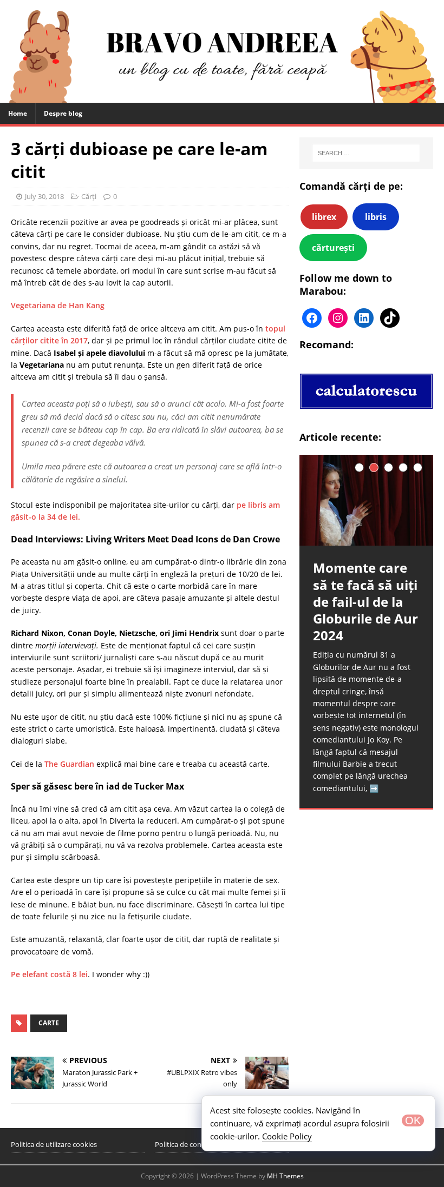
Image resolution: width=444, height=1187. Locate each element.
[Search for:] (366, 153)
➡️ (373, 788)
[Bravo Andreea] (222, 96)
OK (413, 1120)
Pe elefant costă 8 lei (49, 974)
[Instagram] (338, 318)
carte (48, 1022)
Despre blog (63, 113)
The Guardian (69, 764)
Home (17, 113)
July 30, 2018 (44, 196)
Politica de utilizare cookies (54, 1144)
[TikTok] (390, 318)
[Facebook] (312, 318)
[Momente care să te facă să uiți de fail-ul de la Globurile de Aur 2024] (366, 500)
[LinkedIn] (364, 318)
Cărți (88, 196)
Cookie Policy (287, 1136)
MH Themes (285, 1176)
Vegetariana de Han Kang (58, 305)
